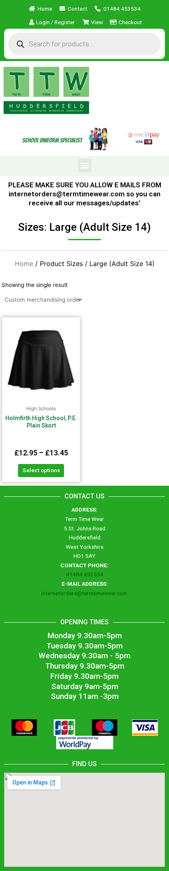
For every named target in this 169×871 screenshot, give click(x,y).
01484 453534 (84, 574)
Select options (41, 470)
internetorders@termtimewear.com (84, 593)
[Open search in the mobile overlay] (84, 44)
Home (24, 263)
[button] (84, 165)
